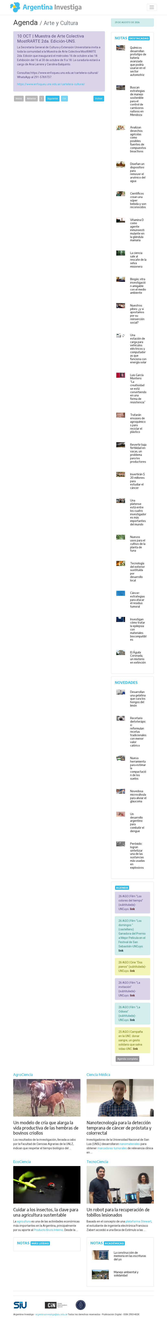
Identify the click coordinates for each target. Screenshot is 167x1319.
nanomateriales (130, 1144)
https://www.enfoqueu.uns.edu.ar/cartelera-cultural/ (51, 84)
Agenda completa (127, 1059)
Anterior (31, 98)
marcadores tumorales (112, 1148)
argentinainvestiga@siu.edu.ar (50, 1314)
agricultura (24, 1221)
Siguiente (52, 98)
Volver (98, 98)
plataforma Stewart (138, 1221)
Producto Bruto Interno (48, 1230)
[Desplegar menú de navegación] (152, 7)
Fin (64, 98)
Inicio (19, 98)
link (132, 909)
